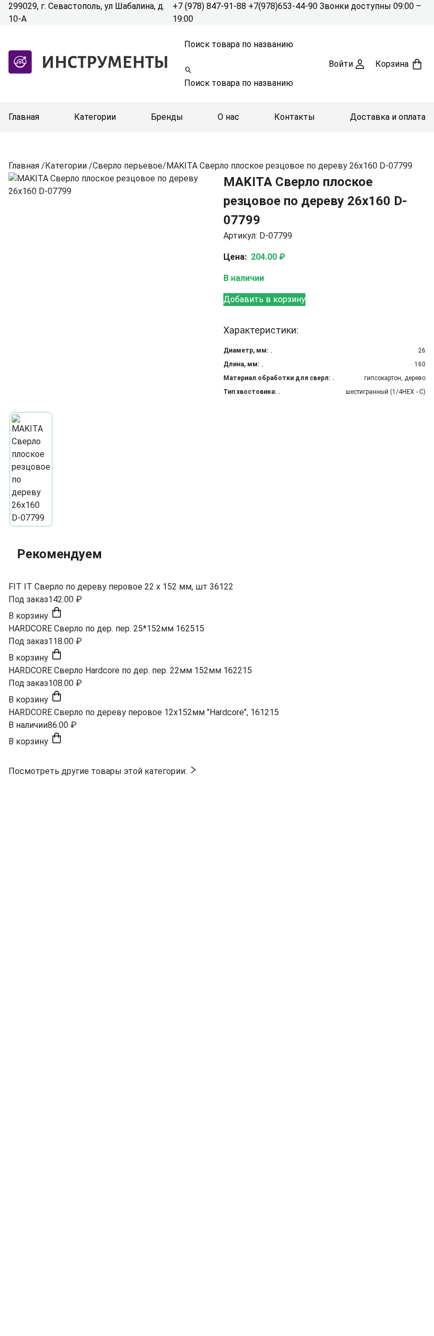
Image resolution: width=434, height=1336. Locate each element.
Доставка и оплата (388, 117)
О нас (228, 117)
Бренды (167, 117)
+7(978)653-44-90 (284, 6)
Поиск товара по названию (238, 44)
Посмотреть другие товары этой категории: (98, 771)
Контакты (294, 117)
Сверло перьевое (127, 166)
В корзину (29, 616)
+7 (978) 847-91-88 (210, 6)
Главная (23, 117)
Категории (95, 117)
